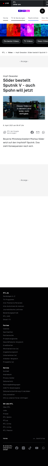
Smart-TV (7, 319)
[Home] (24, 11)
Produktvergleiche (10, 339)
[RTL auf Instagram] (23, 448)
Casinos (6, 329)
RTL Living (7, 427)
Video (10, 52)
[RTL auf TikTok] (30, 448)
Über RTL (6, 407)
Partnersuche (8, 335)
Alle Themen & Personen (12, 303)
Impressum (7, 374)
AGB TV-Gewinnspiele (11, 388)
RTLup (5, 420)
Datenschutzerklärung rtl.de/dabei (16, 391)
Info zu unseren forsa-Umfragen (15, 398)
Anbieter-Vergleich (10, 359)
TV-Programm (8, 300)
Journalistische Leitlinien (13, 309)
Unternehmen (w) (10, 355)
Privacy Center (8, 378)
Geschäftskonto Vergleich (13, 342)
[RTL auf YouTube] (36, 448)
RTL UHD (6, 316)
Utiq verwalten (9, 395)
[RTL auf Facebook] (16, 448)
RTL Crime (7, 424)
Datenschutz (8, 381)
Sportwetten (8, 332)
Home (5, 438)
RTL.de (6, 293)
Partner (6, 325)
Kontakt (6, 371)
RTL (3, 52)
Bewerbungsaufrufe (10, 313)
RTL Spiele (7, 417)
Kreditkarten (8, 345)
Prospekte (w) (8, 362)
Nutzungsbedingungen (11, 385)
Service (6, 368)
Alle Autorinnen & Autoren (13, 306)
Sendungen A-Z (9, 296)
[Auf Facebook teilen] (32, 132)
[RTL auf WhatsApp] (43, 448)
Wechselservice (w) (11, 349)
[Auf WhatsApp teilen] (43, 132)
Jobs (5, 410)
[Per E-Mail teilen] (37, 132)
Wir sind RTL (8, 404)
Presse (5, 414)
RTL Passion (7, 430)
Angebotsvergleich (10, 352)
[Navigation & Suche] (42, 11)
